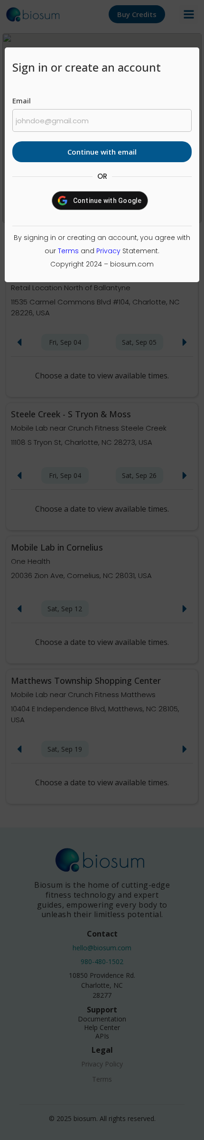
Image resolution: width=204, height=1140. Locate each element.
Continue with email (102, 151)
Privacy (108, 251)
